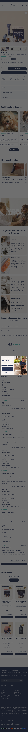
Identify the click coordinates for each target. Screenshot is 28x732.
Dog (7, 365)
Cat (7, 367)
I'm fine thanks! (7, 372)
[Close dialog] (26, 357)
